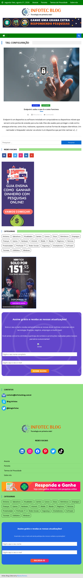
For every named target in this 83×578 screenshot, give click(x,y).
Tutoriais (6, 250)
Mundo (51, 241)
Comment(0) (49, 115)
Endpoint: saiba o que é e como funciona (41, 109)
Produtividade (8, 245)
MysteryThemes (22, 576)
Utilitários (16, 250)
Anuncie (35, 2)
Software (45, 105)
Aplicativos (17, 236)
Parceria (44, 2)
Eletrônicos (64, 236)
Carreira (38, 236)
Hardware (24, 241)
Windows (26, 250)
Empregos (75, 236)
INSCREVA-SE (39, 560)
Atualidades (28, 236)
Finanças (6, 241)
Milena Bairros (37, 115)
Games (15, 241)
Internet (36, 105)
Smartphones (58, 245)
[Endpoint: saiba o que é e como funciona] (41, 74)
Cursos (47, 236)
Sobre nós (74, 2)
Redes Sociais (34, 245)
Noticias (70, 241)
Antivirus (6, 236)
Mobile (43, 241)
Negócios (60, 241)
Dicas (55, 236)
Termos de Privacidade (58, 2)
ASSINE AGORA (39, 371)
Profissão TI (20, 245)
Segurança (46, 245)
